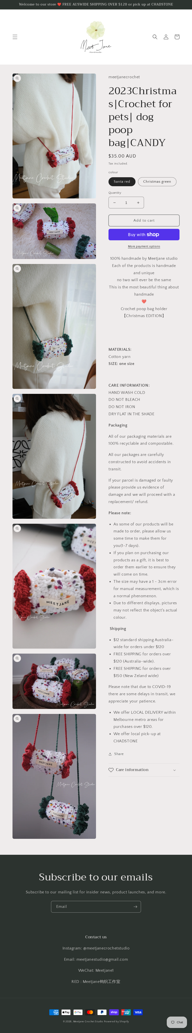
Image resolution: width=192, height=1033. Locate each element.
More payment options (144, 246)
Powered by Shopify (116, 1021)
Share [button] (119, 754)
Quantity (114, 192)
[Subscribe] (135, 907)
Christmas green (157, 182)
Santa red (122, 182)
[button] (15, 36)
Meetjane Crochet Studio (88, 1021)
